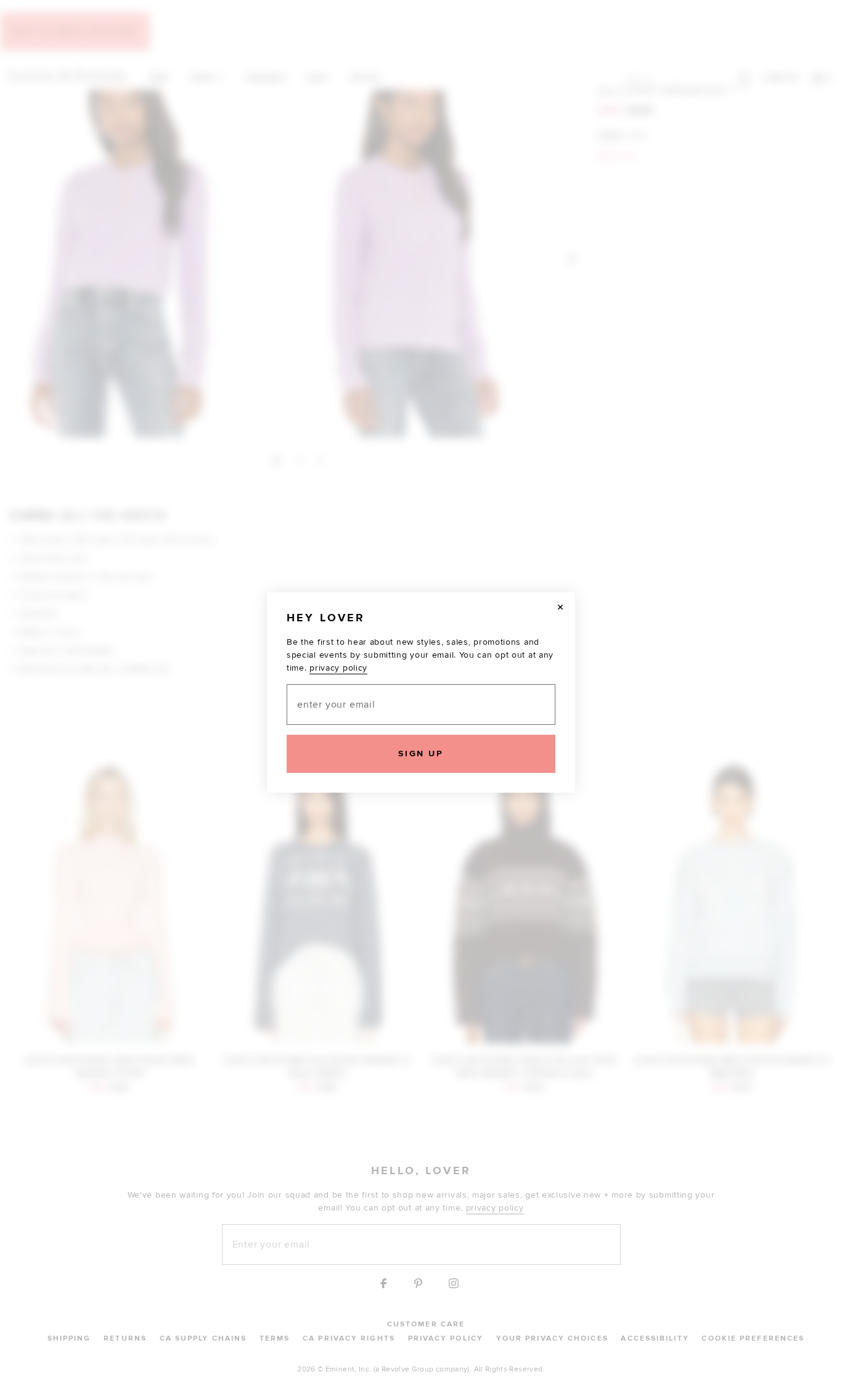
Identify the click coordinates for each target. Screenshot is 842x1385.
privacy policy (338, 668)
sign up (420, 753)
